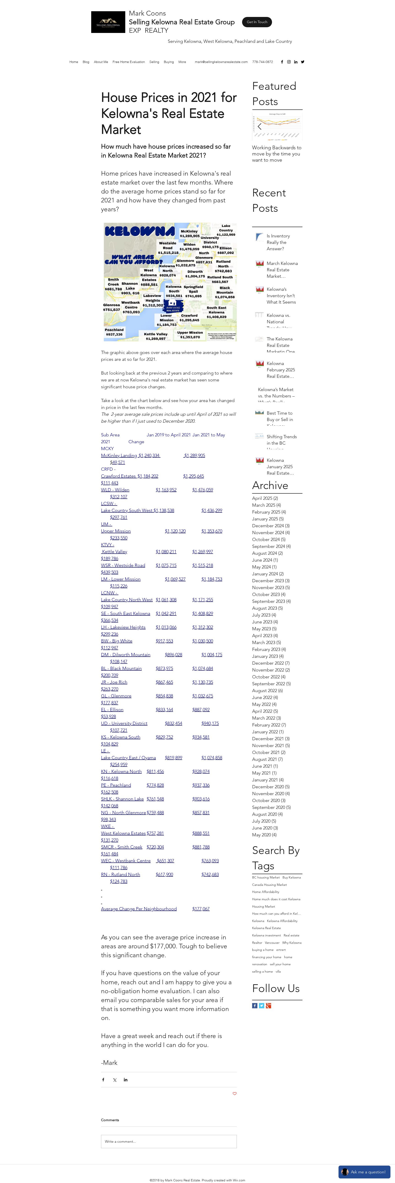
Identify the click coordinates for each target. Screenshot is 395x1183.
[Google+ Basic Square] (268, 1005)
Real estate (291, 935)
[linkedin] (296, 62)
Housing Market (263, 906)
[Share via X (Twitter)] (114, 1079)
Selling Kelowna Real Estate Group (182, 22)
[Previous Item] (259, 127)
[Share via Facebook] (103, 1079)
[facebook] (282, 62)
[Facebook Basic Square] (254, 1005)
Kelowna (258, 921)
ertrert (281, 950)
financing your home (266, 957)
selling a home (262, 971)
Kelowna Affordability (282, 921)
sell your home (280, 964)
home (288, 957)
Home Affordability (265, 892)
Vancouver (272, 943)
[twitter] (302, 62)
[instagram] (289, 62)
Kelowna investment (266, 935)
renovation (259, 964)
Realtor (257, 943)
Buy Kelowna (292, 877)
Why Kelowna (292, 943)
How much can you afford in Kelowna (277, 913)
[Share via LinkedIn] (125, 1079)
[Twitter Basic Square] (261, 1005)
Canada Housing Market (269, 885)
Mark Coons (147, 13)
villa (278, 971)
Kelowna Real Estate (266, 928)
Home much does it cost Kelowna (276, 899)
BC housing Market (266, 877)
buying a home (263, 950)
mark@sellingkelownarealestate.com (221, 62)
